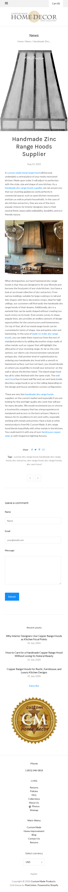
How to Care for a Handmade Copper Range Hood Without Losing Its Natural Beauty (34, 654)
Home (20, 41)
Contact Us (34, 838)
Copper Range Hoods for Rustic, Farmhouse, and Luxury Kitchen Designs (34, 670)
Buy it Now (34, 720)
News (28, 41)
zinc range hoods (53, 460)
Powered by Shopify (47, 885)
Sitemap (34, 810)
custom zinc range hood (26, 456)
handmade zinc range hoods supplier (23, 187)
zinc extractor (19, 460)
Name (8, 511)
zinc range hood (35, 460)
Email (7, 531)
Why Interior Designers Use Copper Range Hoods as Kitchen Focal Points (34, 637)
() (56, 3)
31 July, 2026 (34, 643)
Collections (34, 798)
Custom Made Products (43, 881)
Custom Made (34, 827)
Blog (34, 834)
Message (9, 550)
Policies (34, 791)
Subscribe (34, 685)
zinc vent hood (34, 464)
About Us (34, 802)
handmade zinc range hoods (39, 394)
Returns (34, 787)
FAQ (34, 795)
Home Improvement (34, 831)
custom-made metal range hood (23, 172)
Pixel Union (30, 885)
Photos (36, 806)
